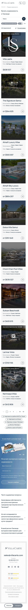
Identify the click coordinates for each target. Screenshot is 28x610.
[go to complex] (22, 69)
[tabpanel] (13, 230)
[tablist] (13, 606)
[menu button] (24, 3)
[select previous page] (3, 411)
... (16, 411)
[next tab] (23, 454)
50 (20, 411)
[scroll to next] (25, 24)
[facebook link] (15, 567)
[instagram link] (12, 567)
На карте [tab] (18, 605)
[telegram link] (18, 567)
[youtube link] (9, 567)
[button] (13, 505)
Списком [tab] (8, 605)
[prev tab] (20, 454)
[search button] (24, 19)
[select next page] (23, 411)
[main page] (8, 3)
